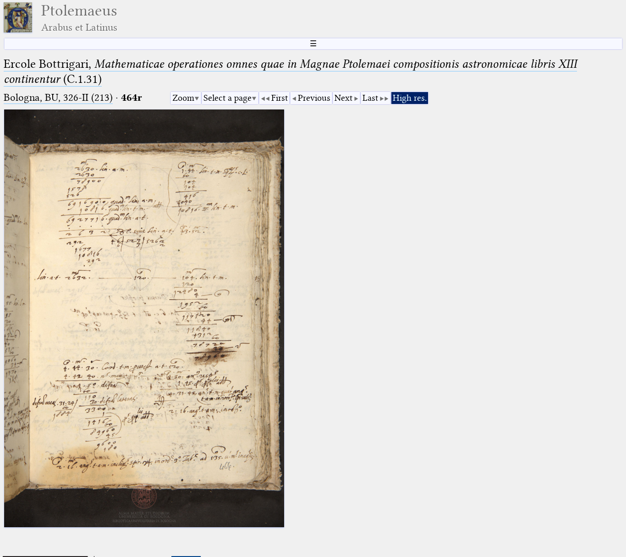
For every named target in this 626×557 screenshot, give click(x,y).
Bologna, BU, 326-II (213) (58, 97)
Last (370, 98)
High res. (410, 98)
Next (343, 98)
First (279, 98)
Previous (314, 98)
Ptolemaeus (79, 17)
